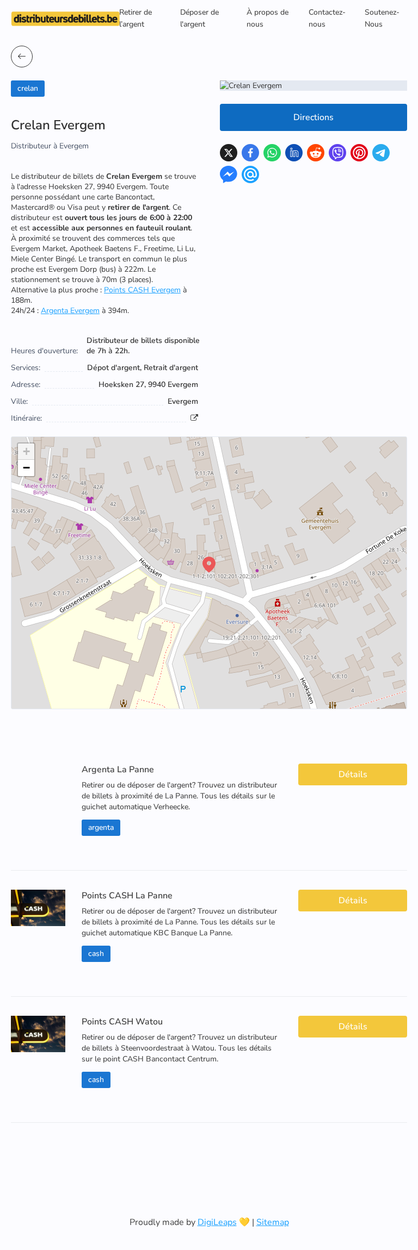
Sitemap (272, 1222)
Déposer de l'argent (199, 18)
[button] (209, 565)
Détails (353, 774)
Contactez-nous (327, 18)
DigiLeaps (217, 1222)
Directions (313, 117)
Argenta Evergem (70, 310)
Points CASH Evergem (142, 290)
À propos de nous (267, 18)
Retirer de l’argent (135, 18)
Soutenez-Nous (382, 18)
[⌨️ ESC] (22, 56)
